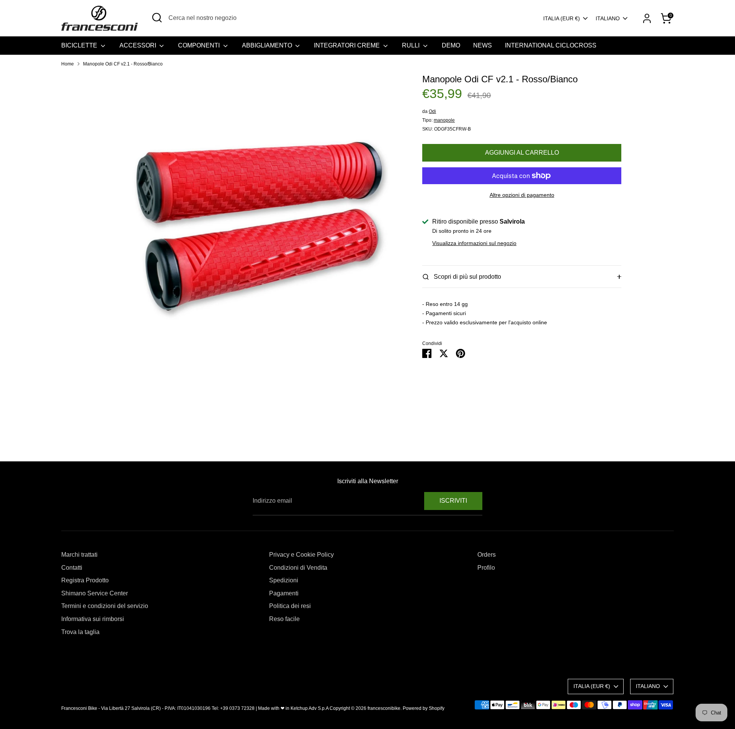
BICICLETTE (80, 45)
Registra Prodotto (85, 580)
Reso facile (284, 619)
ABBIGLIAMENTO (268, 45)
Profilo (486, 567)
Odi (432, 111)
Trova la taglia (80, 632)
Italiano (608, 18)
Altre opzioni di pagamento (522, 195)
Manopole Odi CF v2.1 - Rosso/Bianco (123, 64)
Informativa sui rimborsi (92, 619)
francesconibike (384, 708)
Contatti (71, 567)
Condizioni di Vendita (298, 567)
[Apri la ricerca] (157, 17)
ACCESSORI (138, 45)
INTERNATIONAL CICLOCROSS (550, 45)
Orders (486, 554)
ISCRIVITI (453, 500)
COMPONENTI (199, 45)
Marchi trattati (79, 554)
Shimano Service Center (94, 593)
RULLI (411, 45)
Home (67, 64)
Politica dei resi (290, 606)
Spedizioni (283, 580)
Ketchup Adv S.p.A (309, 708)
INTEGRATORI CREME (347, 45)
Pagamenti (284, 593)
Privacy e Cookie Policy (301, 554)
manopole (444, 120)
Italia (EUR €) (561, 18)
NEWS (482, 45)
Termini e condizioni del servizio (104, 606)
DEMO (451, 45)
